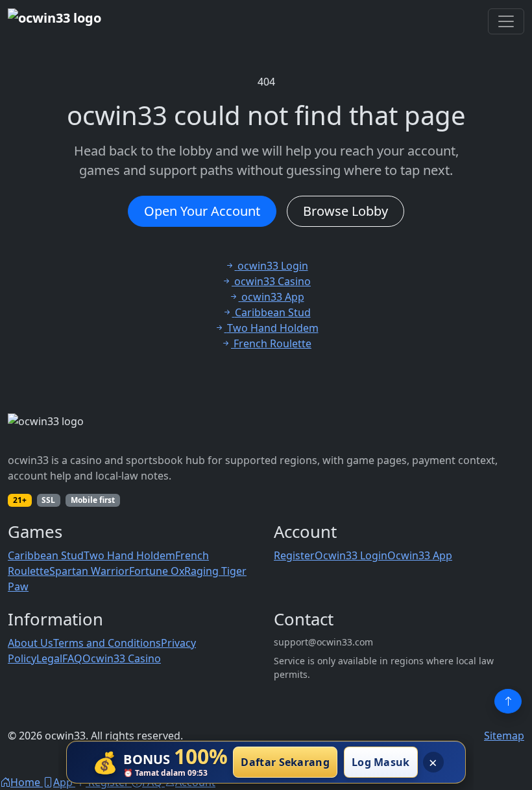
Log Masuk (381, 762)
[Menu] (506, 21)
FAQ (72, 658)
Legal (49, 658)
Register (294, 555)
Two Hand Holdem (129, 555)
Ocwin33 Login (351, 555)
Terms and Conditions (107, 643)
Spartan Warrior (89, 571)
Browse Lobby (345, 211)
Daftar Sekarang (285, 762)
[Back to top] (508, 701)
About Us (30, 643)
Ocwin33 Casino (121, 658)
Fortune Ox (156, 571)
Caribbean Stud (46, 555)
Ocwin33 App (419, 555)
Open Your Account (202, 211)
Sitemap (504, 735)
